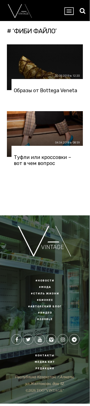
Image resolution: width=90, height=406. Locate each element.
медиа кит (45, 361)
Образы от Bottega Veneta (45, 91)
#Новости (44, 280)
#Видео (45, 312)
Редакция (44, 368)
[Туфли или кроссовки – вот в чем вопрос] (45, 134)
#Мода (45, 287)
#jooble (45, 319)
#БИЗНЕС (45, 300)
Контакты (45, 355)
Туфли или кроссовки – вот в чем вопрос (42, 160)
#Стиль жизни (45, 293)
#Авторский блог (45, 306)
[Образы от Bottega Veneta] (45, 67)
